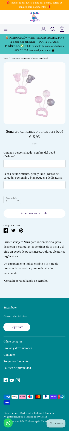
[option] (34, 93)
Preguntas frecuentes (17, 361)
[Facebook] (6, 379)
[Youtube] (12, 379)
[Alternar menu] (6, 29)
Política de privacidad (17, 367)
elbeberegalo (34, 421)
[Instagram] (18, 379)
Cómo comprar (13, 341)
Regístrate (16, 327)
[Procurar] (52, 28)
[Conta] (43, 28)
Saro (34, 143)
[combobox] (12, 200)
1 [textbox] (7, 201)
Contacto (9, 354)
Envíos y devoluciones (18, 348)
